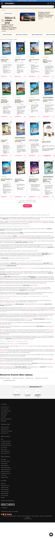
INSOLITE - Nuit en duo (20, 60)
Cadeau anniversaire (5, 471)
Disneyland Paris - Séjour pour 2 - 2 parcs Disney (34, 180)
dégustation (40, 336)
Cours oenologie (4, 495)
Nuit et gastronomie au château (47, 61)
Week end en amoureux (22, 34)
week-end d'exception (42, 316)
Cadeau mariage (4, 477)
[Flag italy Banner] (3, 514)
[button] (51, 534)
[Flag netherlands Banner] (9, 514)
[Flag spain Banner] (2, 514)
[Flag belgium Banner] (5, 514)
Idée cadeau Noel (4, 465)
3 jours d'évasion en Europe (6, 179)
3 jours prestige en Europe (48, 100)
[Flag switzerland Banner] (7, 514)
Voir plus (26, 205)
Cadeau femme (4, 463)
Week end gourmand (37, 34)
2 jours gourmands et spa (34, 100)
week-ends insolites (23, 346)
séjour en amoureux (22, 222)
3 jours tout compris (4, 140)
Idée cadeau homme (5, 461)
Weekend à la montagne (18, 378)
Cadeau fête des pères (5, 467)
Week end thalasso (5, 489)
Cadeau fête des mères (6, 469)
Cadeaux (3, 9)
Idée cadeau (3, 459)
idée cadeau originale (13, 343)
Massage (3, 497)
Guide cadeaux (4, 449)
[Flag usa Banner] (11, 514)
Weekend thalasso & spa (9, 380)
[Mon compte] (48, 3)
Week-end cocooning (27, 268)
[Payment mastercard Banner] (13, 505)
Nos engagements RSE (6, 410)
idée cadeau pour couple (21, 238)
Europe (13, 246)
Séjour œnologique (49, 331)
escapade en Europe (38, 222)
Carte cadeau (4, 475)
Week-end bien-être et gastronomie (47, 180)
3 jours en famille (34, 140)
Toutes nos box (8, 13)
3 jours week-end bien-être (13, 278)
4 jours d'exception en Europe (20, 140)
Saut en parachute (5, 491)
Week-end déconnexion (36, 287)
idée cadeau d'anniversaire (12, 300)
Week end (3, 483)
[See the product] (10, 76)
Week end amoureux (5, 485)
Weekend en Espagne (5, 378)
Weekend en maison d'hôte (41, 378)
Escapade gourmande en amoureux (19, 101)
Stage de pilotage (4, 493)
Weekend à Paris (30, 378)
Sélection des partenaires (6, 418)
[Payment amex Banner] (10, 505)
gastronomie (28, 319)
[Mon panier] (53, 3)
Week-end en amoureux (5, 60)
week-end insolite (13, 222)
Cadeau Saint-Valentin (5, 473)
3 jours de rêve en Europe (47, 246)
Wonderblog (3, 420)
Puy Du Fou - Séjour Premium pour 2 (19, 180)
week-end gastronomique (29, 307)
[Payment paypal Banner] (3, 505)
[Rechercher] (53, 6)
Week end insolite (7, 34)
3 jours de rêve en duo (34, 60)
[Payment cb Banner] (6, 505)
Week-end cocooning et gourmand (4, 101)
